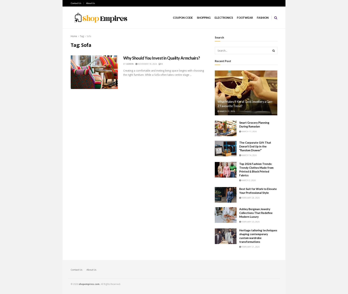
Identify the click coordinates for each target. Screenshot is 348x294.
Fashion (263, 17)
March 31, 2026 (227, 111)
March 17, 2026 (249, 131)
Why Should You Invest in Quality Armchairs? (161, 58)
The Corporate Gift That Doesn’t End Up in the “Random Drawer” (255, 146)
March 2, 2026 (248, 180)
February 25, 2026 (250, 221)
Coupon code (183, 17)
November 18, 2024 (147, 63)
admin (130, 63)
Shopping (204, 17)
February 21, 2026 (250, 246)
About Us (90, 3)
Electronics (224, 17)
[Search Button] (273, 50)
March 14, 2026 (249, 155)
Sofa (89, 36)
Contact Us (76, 3)
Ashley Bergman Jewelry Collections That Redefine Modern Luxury (256, 212)
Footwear (245, 17)
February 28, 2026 (250, 197)
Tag (82, 36)
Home (74, 36)
